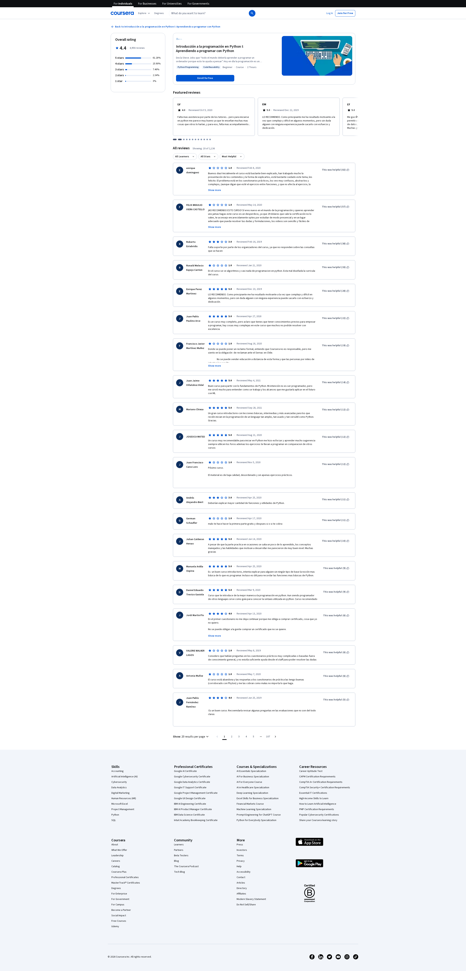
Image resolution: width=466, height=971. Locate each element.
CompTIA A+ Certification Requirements (320, 782)
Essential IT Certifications (313, 793)
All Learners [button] (182, 156)
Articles (241, 883)
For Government (120, 899)
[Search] (252, 13)
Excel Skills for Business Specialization (258, 798)
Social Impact (118, 915)
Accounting (117, 771)
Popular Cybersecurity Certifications (319, 815)
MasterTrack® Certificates (125, 883)
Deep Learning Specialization (252, 793)
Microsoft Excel (119, 804)
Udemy (115, 926)
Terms (240, 855)
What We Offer (119, 850)
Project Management (122, 809)
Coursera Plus (119, 872)
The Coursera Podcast (186, 866)
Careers (115, 861)
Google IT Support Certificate (190, 787)
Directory (242, 888)
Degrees (116, 888)
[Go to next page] (275, 736)
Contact (241, 877)
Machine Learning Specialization (254, 809)
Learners (179, 844)
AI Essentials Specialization (251, 771)
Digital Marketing (120, 793)
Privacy (241, 861)
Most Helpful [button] (229, 156)
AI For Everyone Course (249, 782)
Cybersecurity (119, 782)
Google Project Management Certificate (196, 793)
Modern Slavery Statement (251, 899)
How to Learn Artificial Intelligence (317, 804)
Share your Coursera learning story (318, 820)
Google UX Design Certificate (190, 798)
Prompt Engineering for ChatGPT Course (259, 815)
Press (240, 844)
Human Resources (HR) (123, 798)
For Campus (117, 904)
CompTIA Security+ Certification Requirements (324, 787)
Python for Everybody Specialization (256, 820)
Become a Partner (121, 910)
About (114, 844)
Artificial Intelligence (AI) (124, 776)
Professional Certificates (125, 877)
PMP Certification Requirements (316, 809)
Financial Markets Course (250, 804)
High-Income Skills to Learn (313, 798)
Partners (178, 850)
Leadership (117, 855)
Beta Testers (181, 855)
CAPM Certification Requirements (317, 776)
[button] (159, 13)
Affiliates (241, 894)
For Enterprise (119, 894)
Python (115, 815)
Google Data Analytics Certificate (192, 782)
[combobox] (205, 13)
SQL (113, 820)
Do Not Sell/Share (246, 904)
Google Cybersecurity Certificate (192, 776)
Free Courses (118, 921)
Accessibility (243, 872)
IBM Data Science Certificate (189, 815)
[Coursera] (122, 13)
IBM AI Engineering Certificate (190, 804)
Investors (242, 850)
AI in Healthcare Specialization (253, 787)
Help (239, 866)
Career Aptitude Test (310, 771)
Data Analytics (119, 787)
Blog (176, 861)
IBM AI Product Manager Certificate (193, 809)
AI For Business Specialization (253, 776)
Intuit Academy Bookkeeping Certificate (196, 820)
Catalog (115, 866)
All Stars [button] (205, 156)
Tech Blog (179, 872)
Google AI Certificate (185, 771)
